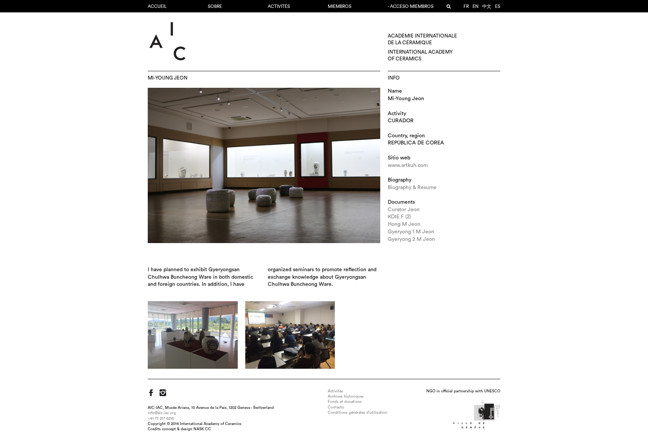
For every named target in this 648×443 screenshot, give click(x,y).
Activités (279, 6)
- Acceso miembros (411, 6)
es (497, 6)
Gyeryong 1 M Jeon (411, 231)
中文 (486, 6)
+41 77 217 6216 (161, 418)
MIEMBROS (339, 6)
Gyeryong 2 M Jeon (411, 239)
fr (466, 6)
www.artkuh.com (408, 165)
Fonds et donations (345, 402)
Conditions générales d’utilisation (357, 412)
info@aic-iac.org (162, 413)
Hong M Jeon (404, 224)
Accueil (157, 6)
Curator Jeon (404, 209)
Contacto (336, 407)
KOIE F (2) (399, 216)
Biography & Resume (412, 187)
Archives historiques (346, 396)
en (475, 6)
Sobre (215, 6)
